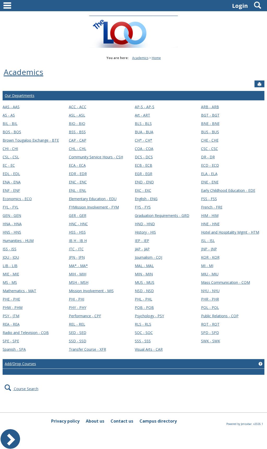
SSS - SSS (143, 340)
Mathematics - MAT (19, 290)
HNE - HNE (210, 223)
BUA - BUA (144, 131)
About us (95, 421)
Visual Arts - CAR (149, 349)
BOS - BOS (12, 131)
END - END (144, 182)
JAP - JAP (142, 248)
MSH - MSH (78, 282)
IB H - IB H (78, 240)
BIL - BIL (10, 123)
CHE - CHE (210, 140)
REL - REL (77, 324)
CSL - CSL (11, 156)
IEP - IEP (142, 240)
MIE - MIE (11, 274)
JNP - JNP (209, 248)
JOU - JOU (11, 257)
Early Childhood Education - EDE (228, 190)
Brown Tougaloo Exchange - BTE (31, 140)
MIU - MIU (210, 274)
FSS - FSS (209, 198)
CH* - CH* (143, 140)
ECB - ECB (143, 165)
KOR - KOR (210, 257)
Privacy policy (65, 421)
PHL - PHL (143, 299)
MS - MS (10, 282)
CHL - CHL (77, 148)
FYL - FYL (11, 207)
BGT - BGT (210, 115)
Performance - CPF (85, 315)
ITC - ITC (76, 248)
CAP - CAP (77, 140)
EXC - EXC (143, 190)
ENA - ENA (12, 182)
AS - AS (9, 115)
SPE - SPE (11, 340)
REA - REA (11, 324)
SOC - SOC (144, 332)
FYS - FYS (143, 207)
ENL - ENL (77, 190)
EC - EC (9, 165)
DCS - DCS (144, 156)
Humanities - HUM (18, 240)
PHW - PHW (13, 307)
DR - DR (208, 156)
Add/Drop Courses (20, 363)
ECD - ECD (210, 165)
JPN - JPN (77, 257)
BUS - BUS (210, 131)
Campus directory (158, 421)
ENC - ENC (78, 182)
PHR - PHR (210, 299)
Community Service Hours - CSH (96, 156)
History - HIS (145, 232)
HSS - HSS (77, 232)
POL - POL (210, 307)
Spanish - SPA (14, 349)
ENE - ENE (210, 182)
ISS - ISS (9, 248)
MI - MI (207, 265)
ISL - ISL (208, 240)
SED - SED (77, 332)
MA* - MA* (78, 265)
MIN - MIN (144, 274)
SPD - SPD (210, 332)
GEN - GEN (12, 215)
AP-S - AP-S (144, 106)
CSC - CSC (209, 148)
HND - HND (145, 223)
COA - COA (144, 148)
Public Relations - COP (220, 315)
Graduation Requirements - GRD (162, 215)
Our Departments (19, 95)
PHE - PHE (11, 299)
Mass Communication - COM (225, 282)
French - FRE (211, 207)
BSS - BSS (77, 131)
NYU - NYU (210, 290)
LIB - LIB (10, 265)
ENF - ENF (11, 190)
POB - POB (144, 307)
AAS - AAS (11, 106)
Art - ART (142, 115)
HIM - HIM (210, 215)
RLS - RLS (143, 324)
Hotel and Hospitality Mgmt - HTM (230, 232)
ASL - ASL (77, 115)
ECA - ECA (77, 165)
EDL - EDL (11, 173)
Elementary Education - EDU (93, 198)
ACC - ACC (77, 106)
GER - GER (77, 215)
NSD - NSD (144, 290)
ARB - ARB (210, 106)
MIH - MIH (77, 274)
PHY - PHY (77, 307)
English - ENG (146, 198)
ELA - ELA (209, 173)
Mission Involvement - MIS (91, 290)
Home (156, 58)
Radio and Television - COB (26, 332)
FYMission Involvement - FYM (94, 207)
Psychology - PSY (149, 315)
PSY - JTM (11, 315)
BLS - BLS (143, 123)
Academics (140, 58)
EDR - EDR (78, 173)
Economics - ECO (17, 198)
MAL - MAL (144, 265)
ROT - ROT (210, 324)
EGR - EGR (143, 173)
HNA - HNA (12, 223)
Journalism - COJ (148, 257)
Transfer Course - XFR (87, 349)
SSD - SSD (77, 340)
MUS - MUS (144, 282)
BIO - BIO (77, 123)
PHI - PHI (76, 299)
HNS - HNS (12, 232)
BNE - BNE (210, 123)
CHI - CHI (10, 148)
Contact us (122, 421)
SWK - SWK (210, 340)
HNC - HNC (78, 223)
